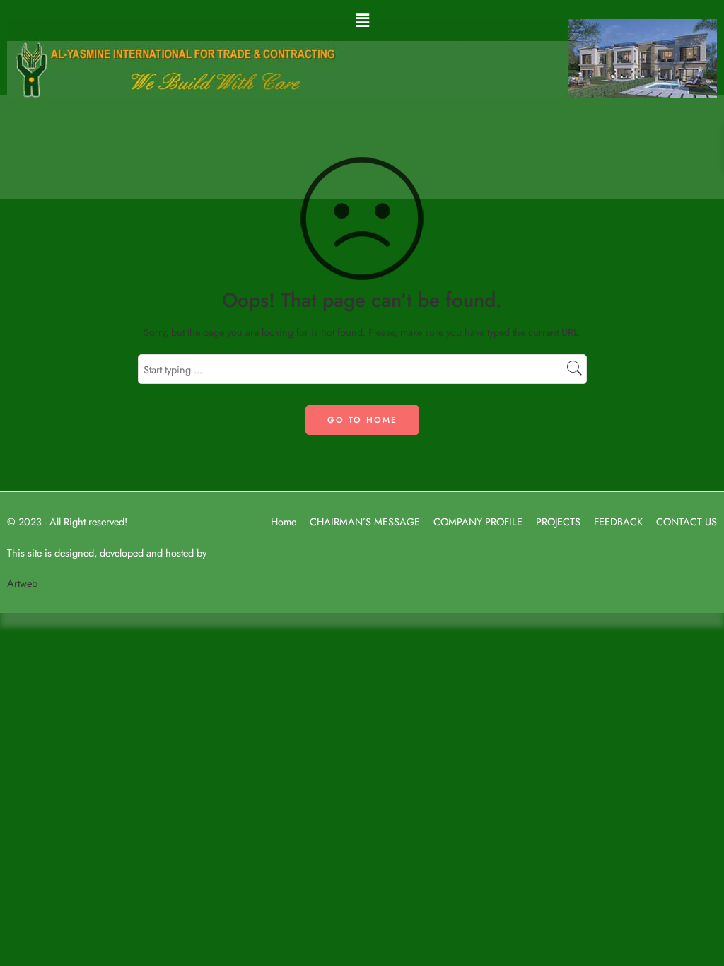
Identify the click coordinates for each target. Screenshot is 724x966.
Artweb (22, 583)
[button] (362, 20)
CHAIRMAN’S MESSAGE (365, 521)
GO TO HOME (362, 420)
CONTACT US (686, 521)
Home (283, 521)
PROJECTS (558, 521)
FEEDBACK (618, 521)
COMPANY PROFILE (477, 521)
